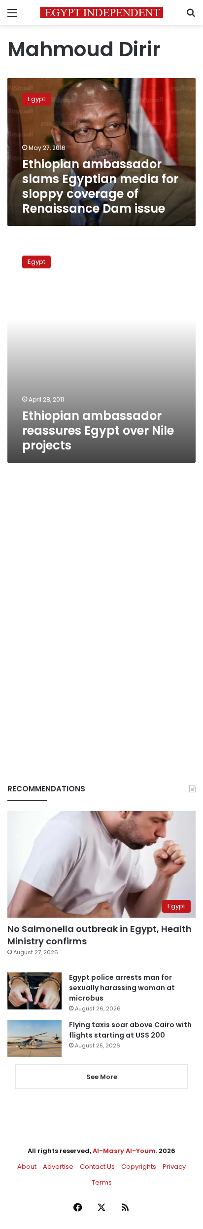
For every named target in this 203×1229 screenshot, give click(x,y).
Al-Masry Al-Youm (124, 1150)
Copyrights (138, 1166)
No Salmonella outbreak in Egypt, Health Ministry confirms (99, 935)
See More (101, 1076)
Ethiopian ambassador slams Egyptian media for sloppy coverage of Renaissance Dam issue (100, 186)
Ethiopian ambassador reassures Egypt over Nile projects (98, 430)
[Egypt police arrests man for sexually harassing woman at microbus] (34, 990)
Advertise (58, 1166)
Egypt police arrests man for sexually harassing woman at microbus (122, 987)
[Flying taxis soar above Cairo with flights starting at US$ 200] (34, 1038)
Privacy (174, 1166)
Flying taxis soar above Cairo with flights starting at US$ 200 (130, 1030)
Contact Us (97, 1166)
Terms (102, 1182)
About (26, 1166)
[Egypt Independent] (101, 12)
